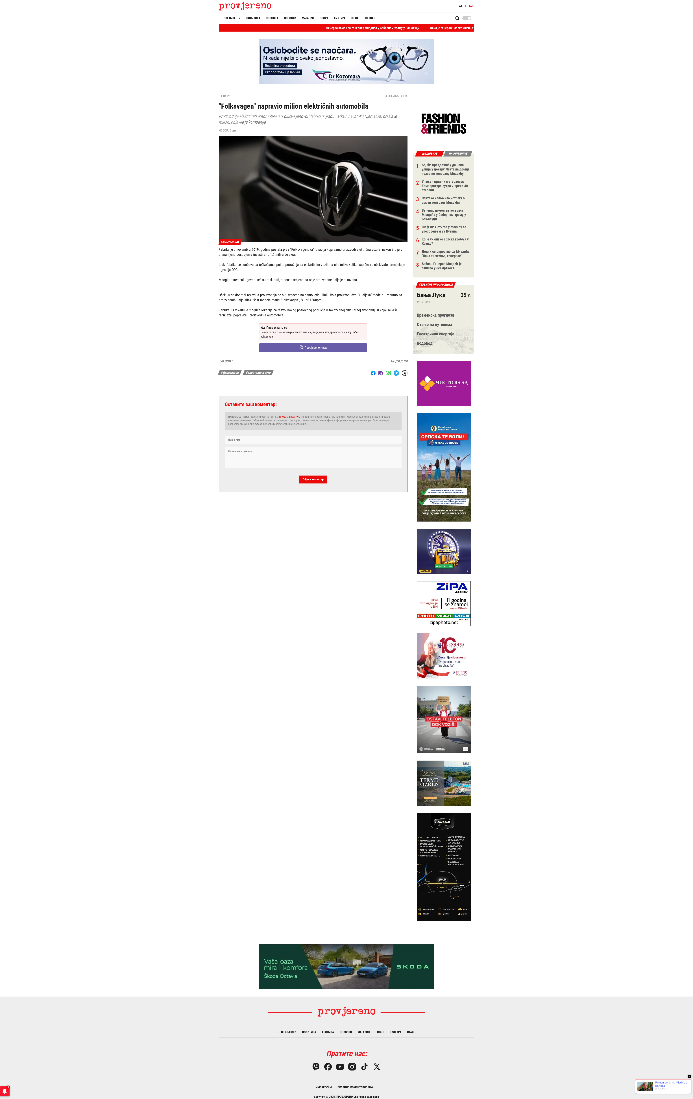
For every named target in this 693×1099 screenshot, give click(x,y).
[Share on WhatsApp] (388, 373)
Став (354, 18)
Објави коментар (313, 479)
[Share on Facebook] (373, 373)
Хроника (272, 18)
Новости (290, 18)
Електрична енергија (435, 333)
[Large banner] (346, 61)
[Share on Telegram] (396, 373)
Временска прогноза (435, 315)
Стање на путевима (434, 324)
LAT (460, 6)
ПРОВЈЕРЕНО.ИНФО (289, 416)
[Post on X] (404, 373)
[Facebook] (328, 1066)
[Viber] (316, 1066)
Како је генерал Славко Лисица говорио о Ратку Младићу (388, 28)
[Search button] (457, 18)
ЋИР (471, 6)
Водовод (425, 343)
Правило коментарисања (355, 1087)
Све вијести (232, 18)
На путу (224, 96)
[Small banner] (444, 123)
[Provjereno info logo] (245, 6)
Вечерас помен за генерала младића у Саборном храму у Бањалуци (292, 28)
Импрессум (324, 1087)
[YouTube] (340, 1067)
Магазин (308, 18)
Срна (233, 130)
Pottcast (370, 18)
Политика (253, 18)
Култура (340, 18)
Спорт (324, 18)
